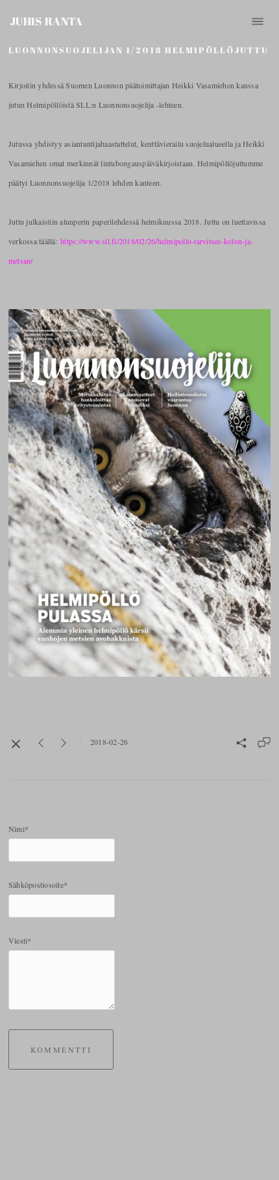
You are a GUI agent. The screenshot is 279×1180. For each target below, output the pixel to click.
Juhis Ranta (46, 21)
